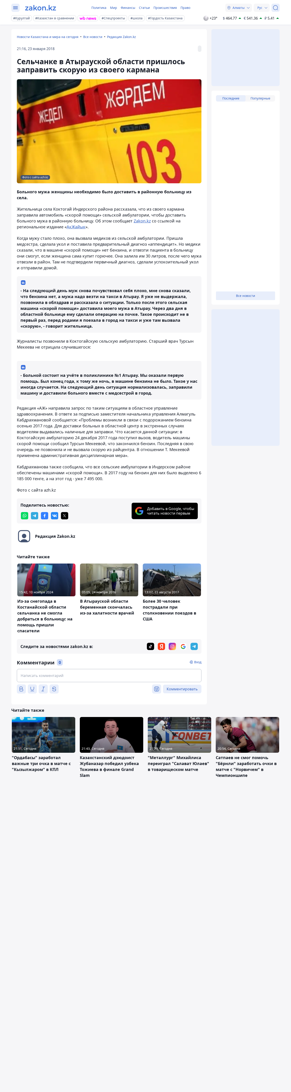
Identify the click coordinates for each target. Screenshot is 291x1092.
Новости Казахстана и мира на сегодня (47, 37)
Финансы (128, 7)
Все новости (92, 37)
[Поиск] (275, 8)
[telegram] (34, 516)
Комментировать (182, 688)
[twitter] (64, 516)
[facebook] (44, 516)
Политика (98, 7)
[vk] (54, 516)
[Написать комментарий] (109, 675)
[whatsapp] (24, 516)
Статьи (144, 7)
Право (185, 7)
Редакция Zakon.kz (121, 37)
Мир (113, 7)
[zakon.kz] (40, 7)
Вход (197, 662)
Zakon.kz (142, 221)
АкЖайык (76, 227)
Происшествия (165, 7)
